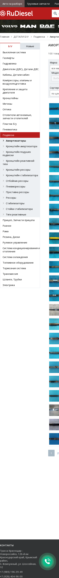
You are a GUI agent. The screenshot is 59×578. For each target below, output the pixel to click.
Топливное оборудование (18, 262)
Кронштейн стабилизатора (22, 175)
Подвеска (39, 36)
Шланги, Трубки (12, 279)
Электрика (9, 285)
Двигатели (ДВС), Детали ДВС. (21, 69)
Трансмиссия (10, 273)
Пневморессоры (15, 186)
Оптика (7, 109)
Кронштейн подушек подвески (17, 153)
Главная (4, 36)
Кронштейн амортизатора (21, 146)
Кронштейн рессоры (18, 169)
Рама (6, 231)
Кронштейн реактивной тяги (18, 162)
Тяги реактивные (16, 214)
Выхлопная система (14, 52)
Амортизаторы (16, 140)
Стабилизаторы (15, 203)
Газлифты (8, 57)
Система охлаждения (15, 257)
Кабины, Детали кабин (16, 74)
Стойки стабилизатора (19, 208)
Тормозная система (14, 268)
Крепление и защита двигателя (15, 91)
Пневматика (10, 129)
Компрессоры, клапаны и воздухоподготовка (17, 82)
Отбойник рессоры (17, 180)
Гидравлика (9, 63)
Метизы (7, 103)
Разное (7, 225)
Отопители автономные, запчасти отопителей (17, 116)
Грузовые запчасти (38, 3)
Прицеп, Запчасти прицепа (19, 220)
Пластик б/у (10, 123)
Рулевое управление (15, 242)
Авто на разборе (12, 3)
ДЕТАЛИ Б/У (21, 36)
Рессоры (11, 197)
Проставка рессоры (17, 192)
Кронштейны (10, 98)
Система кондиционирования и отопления (21, 249)
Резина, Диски (11, 236)
